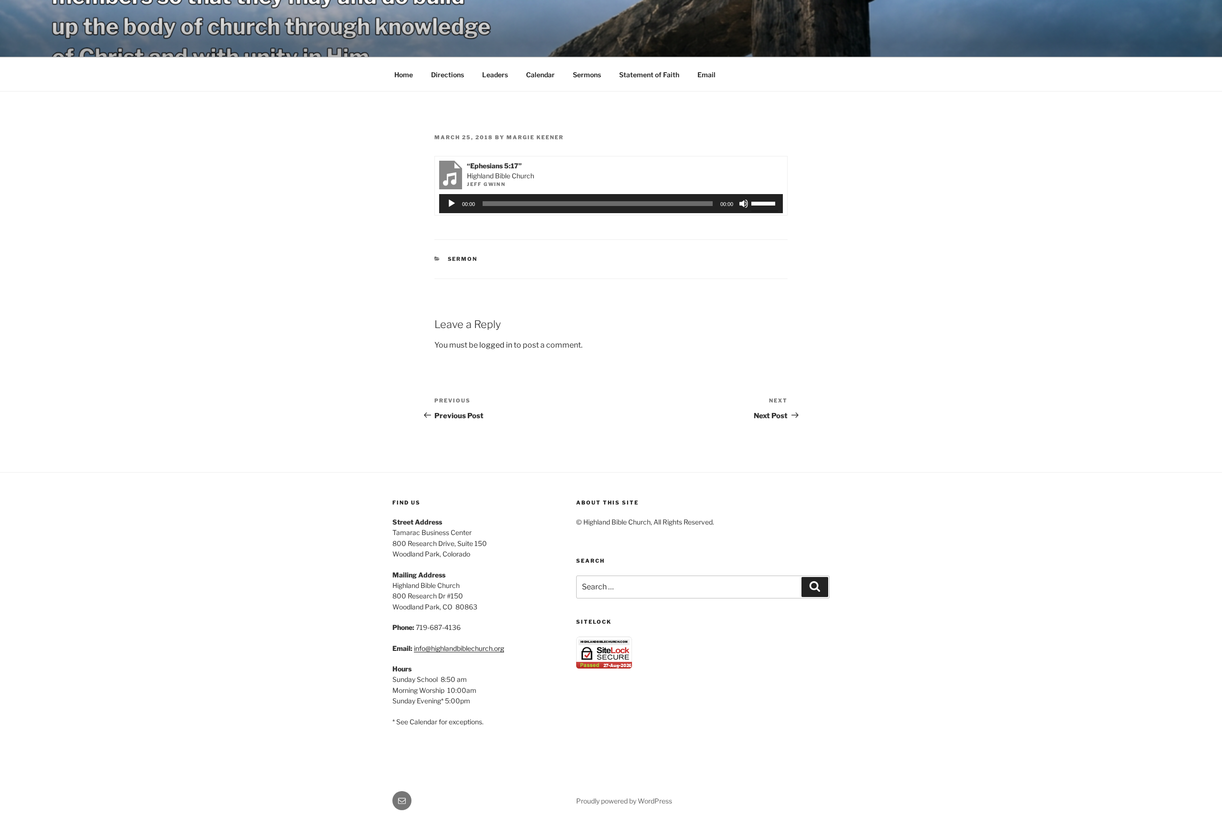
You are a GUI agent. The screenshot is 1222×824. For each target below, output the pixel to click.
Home (403, 75)
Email (706, 75)
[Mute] (743, 203)
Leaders (495, 75)
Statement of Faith (649, 75)
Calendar (540, 75)
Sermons (587, 75)
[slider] (764, 202)
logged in (495, 345)
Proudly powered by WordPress (624, 801)
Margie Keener (535, 137)
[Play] (451, 203)
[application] (611, 203)
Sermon (463, 259)
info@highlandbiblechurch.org (459, 648)
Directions (447, 75)
